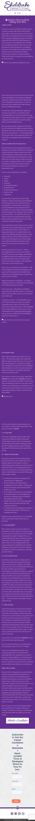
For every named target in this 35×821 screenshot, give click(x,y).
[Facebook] (12, 813)
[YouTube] (19, 813)
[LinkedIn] (15, 813)
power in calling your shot (16, 38)
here (17, 117)
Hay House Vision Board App (11, 693)
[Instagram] (23, 813)
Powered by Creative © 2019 (17, 819)
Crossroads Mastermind (22, 311)
